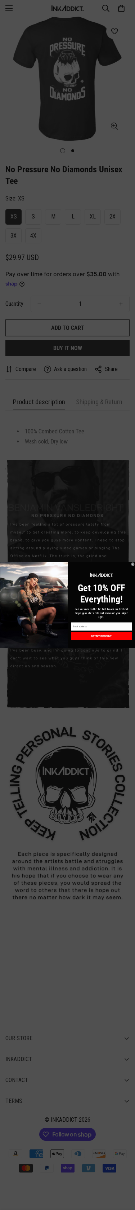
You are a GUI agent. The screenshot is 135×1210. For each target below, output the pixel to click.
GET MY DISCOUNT (101, 635)
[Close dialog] (132, 564)
